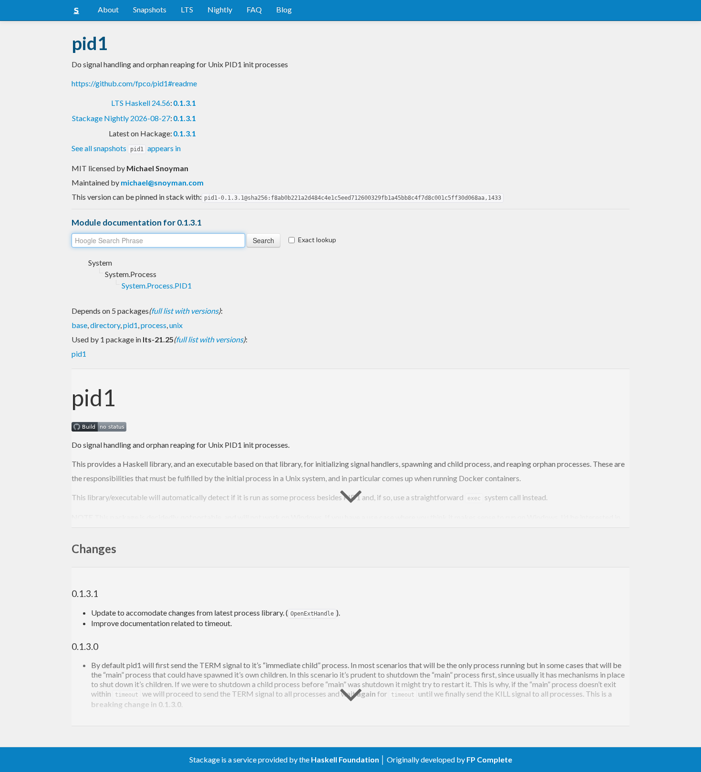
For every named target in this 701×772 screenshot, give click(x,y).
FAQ (254, 9)
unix (176, 324)
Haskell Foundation (345, 759)
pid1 (130, 324)
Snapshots (149, 9)
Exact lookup (317, 240)
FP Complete (489, 759)
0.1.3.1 (184, 102)
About (108, 9)
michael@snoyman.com (162, 182)
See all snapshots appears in (126, 148)
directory (105, 324)
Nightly (219, 9)
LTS (187, 9)
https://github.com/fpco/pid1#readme (134, 83)
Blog (284, 9)
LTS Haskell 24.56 (140, 102)
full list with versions (184, 310)
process (153, 324)
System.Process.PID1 (157, 285)
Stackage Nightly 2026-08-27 (121, 118)
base (79, 324)
